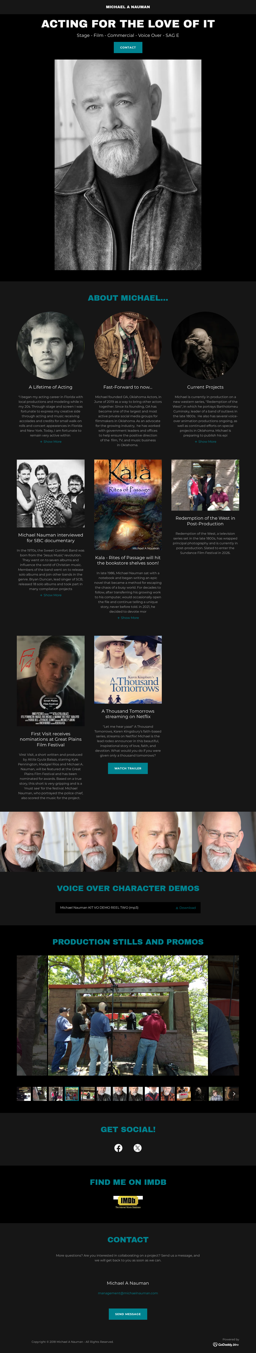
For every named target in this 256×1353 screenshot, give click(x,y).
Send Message (128, 1314)
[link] (128, 7)
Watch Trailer (127, 768)
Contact (128, 47)
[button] (51, 442)
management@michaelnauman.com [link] (128, 1293)
